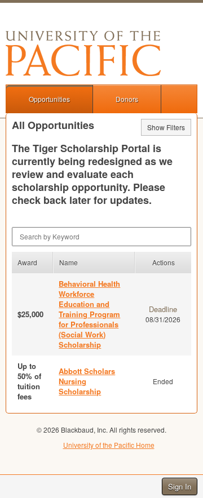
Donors (127, 99)
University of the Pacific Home (109, 445)
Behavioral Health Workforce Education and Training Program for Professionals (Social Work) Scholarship (89, 314)
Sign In (179, 486)
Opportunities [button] (49, 99)
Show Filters (166, 127)
